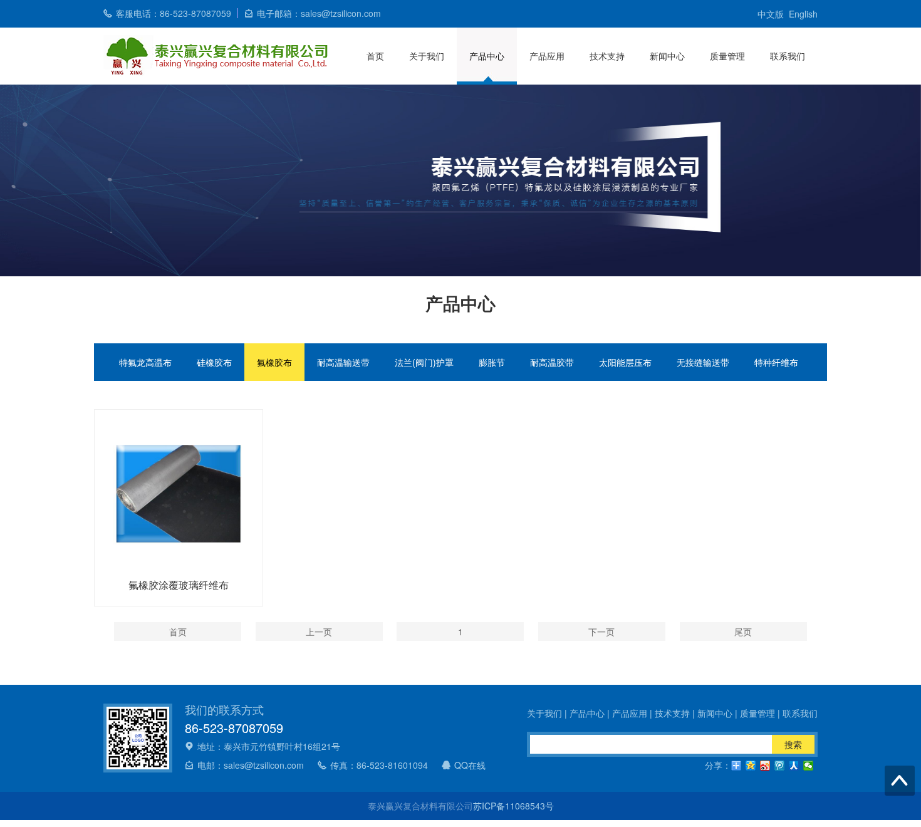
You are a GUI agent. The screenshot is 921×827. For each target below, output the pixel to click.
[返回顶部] (900, 781)
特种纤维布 (776, 362)
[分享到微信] (808, 766)
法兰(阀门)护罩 (424, 362)
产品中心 (486, 55)
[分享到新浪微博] (765, 766)
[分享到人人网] (794, 766)
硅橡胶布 (214, 362)
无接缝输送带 (703, 362)
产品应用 (547, 55)
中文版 (770, 14)
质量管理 (727, 55)
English (803, 14)
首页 (375, 55)
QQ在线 (470, 765)
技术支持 (607, 55)
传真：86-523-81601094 (379, 765)
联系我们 (787, 55)
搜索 (793, 744)
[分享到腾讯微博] (779, 766)
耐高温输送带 (343, 362)
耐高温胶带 (552, 362)
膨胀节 (492, 362)
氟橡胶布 (274, 362)
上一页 (319, 631)
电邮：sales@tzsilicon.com (250, 765)
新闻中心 (667, 55)
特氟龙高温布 (145, 362)
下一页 (601, 631)
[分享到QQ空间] (751, 766)
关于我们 (426, 55)
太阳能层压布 (625, 362)
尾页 (743, 631)
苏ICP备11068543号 (513, 805)
